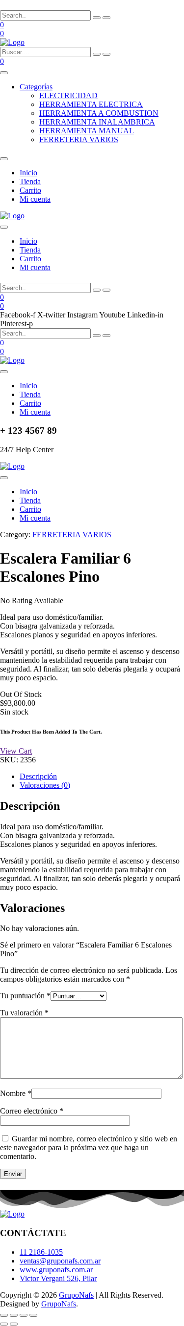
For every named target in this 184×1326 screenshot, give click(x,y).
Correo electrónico (31, 1111)
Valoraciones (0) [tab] (45, 785)
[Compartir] (23, 1315)
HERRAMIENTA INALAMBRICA (97, 122)
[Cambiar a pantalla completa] (14, 1315)
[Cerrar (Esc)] (33, 1315)
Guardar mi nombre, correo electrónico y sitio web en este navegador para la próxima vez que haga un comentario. (88, 1147)
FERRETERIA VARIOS (78, 139)
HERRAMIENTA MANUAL (86, 130)
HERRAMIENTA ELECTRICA (91, 104)
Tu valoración (24, 1013)
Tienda (30, 181)
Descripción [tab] (38, 776)
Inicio (28, 172)
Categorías (36, 87)
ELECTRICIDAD (68, 95)
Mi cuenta (35, 199)
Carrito (30, 190)
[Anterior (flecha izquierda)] (4, 1324)
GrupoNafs (76, 1295)
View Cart (16, 751)
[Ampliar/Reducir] (4, 1315)
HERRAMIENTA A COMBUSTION (98, 113)
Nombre (15, 1093)
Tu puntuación (25, 995)
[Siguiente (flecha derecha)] (14, 1324)
